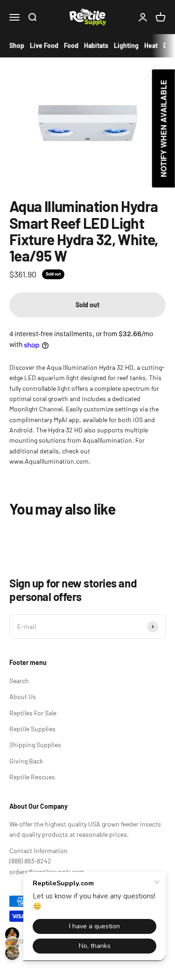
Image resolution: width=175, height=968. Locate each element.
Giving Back (26, 761)
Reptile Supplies (32, 729)
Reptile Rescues (32, 777)
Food (71, 45)
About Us (22, 696)
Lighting (126, 45)
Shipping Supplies (35, 745)
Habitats (96, 45)
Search (19, 681)
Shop (16, 45)
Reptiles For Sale (32, 713)
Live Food (44, 45)
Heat (151, 45)
